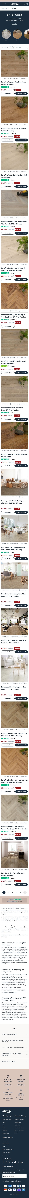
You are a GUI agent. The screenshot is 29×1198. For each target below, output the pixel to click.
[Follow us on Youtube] (22, 1162)
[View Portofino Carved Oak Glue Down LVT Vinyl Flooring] (14, 435)
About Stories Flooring (7, 1149)
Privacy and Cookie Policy (19, 1132)
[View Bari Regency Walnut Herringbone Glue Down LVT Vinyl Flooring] (14, 482)
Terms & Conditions (19, 1128)
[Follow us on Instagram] (3, 1162)
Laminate (4, 1128)
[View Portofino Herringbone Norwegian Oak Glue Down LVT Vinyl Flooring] (14, 296)
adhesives (9, 930)
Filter (5, 47)
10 (20, 892)
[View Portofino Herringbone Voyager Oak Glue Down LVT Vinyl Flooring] (14, 714)
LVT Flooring (13, 8)
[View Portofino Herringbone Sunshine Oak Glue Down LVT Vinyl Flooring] (14, 761)
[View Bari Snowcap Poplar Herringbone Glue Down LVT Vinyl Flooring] (14, 528)
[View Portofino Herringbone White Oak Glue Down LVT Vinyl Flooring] (14, 249)
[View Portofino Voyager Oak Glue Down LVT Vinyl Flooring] (14, 63)
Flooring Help (5, 1143)
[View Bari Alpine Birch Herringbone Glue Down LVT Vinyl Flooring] (14, 668)
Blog (3, 1146)
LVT (3, 1125)
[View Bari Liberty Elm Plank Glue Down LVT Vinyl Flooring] (14, 854)
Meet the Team (6, 1152)
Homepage (4, 8)
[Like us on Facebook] (6, 1162)
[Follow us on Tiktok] (18, 1162)
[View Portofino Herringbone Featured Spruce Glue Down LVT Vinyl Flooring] (14, 808)
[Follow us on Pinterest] (15, 1162)
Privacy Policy (17, 1181)
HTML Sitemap (6, 1155)
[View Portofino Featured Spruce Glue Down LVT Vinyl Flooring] (14, 389)
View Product (8, 93)
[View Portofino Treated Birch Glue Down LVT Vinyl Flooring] (14, 342)
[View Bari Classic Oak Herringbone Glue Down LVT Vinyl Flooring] (14, 621)
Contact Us (5, 1141)
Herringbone (5, 1133)
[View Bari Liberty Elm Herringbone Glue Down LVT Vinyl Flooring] (14, 575)
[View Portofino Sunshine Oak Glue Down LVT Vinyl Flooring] (14, 109)
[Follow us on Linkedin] (12, 1162)
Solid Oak (4, 1130)
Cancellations (18, 1122)
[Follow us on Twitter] (9, 1162)
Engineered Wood (6, 1119)
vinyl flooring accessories (16, 928)
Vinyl (3, 1122)
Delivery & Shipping (19, 1119)
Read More (14, 24)
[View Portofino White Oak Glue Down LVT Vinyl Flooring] (14, 156)
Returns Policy (18, 1125)
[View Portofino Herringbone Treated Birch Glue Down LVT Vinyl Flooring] (14, 203)
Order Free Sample (21, 93)
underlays (4, 930)
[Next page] (25, 892)
